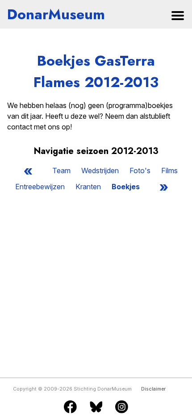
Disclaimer (153, 389)
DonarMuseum (56, 14)
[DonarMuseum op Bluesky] (96, 407)
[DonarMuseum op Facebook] (70, 407)
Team (61, 170)
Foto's (139, 170)
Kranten (88, 186)
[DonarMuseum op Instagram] (121, 407)
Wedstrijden (100, 170)
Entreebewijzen (40, 186)
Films (169, 170)
